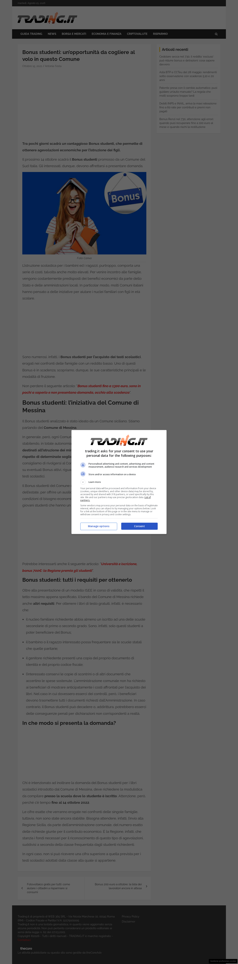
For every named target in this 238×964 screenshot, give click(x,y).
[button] (119, 482)
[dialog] (119, 482)
